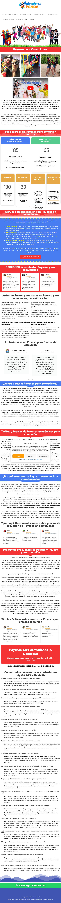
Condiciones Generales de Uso (22, 899)
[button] (48, 443)
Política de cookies (23, 459)
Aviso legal (39, 459)
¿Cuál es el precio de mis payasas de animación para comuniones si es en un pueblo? (43, 305)
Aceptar (18, 456)
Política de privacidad (32, 459)
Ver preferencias (43, 456)
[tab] (15, 304)
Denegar (30, 456)
